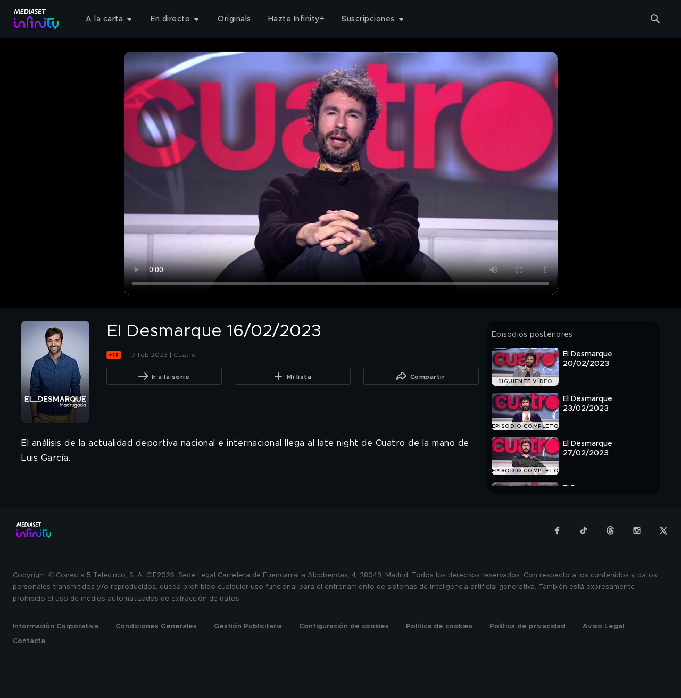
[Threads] (610, 530)
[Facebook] (557, 530)
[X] (663, 530)
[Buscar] (655, 19)
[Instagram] (637, 530)
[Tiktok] (583, 530)
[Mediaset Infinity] (36, 19)
